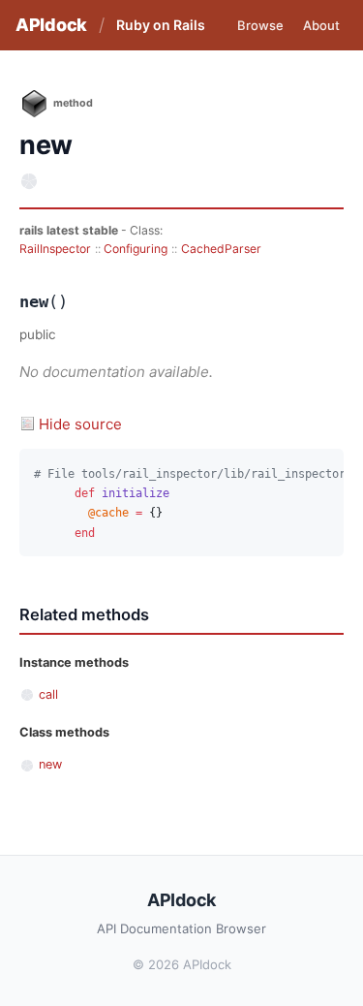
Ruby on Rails (160, 24)
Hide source (80, 424)
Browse (260, 25)
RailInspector (55, 248)
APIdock (51, 25)
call (48, 694)
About (321, 25)
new (50, 764)
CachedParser (221, 248)
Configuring (135, 248)
